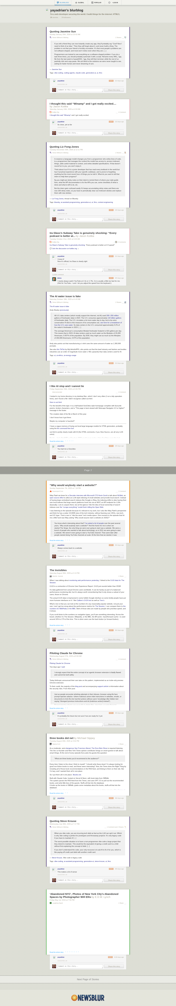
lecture (111, 922)
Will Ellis (85, 913)
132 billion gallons (114, 318)
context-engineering (105, 202)
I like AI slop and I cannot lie (67, 386)
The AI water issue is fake (65, 296)
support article (102, 686)
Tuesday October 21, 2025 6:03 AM (65, 239)
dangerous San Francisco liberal (78, 748)
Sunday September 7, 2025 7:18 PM (65, 488)
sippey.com (56, 744)
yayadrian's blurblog (66, 10)
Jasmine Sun (57, 69)
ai (97, 73)
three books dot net (61, 738)
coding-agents (69, 73)
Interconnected (57, 392)
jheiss (59, 278)
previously (64, 310)
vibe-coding (58, 73)
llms (100, 73)
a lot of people (98, 523)
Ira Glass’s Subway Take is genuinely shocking (67, 245)
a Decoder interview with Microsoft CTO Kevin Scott (87, 495)
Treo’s (102, 600)
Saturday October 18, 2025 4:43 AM (65, 299)
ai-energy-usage (70, 355)
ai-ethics (60, 355)
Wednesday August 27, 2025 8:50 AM (66, 656)
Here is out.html (56, 402)
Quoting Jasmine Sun (63, 31)
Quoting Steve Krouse (63, 821)
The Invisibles (58, 570)
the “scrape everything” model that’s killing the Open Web (81, 507)
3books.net (77, 775)
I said (63, 667)
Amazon (55, 922)
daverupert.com (57, 491)
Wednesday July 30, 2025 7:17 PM (64, 824)
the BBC (72, 609)
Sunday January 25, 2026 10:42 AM (65, 34)
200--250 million (112, 315)
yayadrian (60, 81)
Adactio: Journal (57, 576)
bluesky (57, 202)
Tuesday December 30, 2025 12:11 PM (66, 150)
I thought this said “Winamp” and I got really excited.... (83, 103)
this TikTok (61, 349)
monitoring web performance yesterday (84, 580)
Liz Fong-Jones (58, 199)
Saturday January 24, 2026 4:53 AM (65, 109)
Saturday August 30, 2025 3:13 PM (64, 573)
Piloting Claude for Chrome (66, 653)
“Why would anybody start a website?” (73, 485)
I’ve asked (89, 523)
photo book (98, 920)
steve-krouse (100, 861)
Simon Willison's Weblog (60, 37)
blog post (78, 686)
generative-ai (91, 73)
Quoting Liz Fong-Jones (64, 146)
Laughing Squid (57, 903)
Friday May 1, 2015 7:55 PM (62, 900)
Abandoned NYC (89, 915)
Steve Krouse (57, 858)
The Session (100, 606)
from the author (116, 920)
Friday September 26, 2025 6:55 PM (65, 389)
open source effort (57, 498)
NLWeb (120, 495)
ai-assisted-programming (70, 202)
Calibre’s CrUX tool (84, 600)
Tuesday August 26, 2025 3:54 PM (64, 741)
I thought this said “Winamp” (60, 115)
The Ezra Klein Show (99, 748)
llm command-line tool (65, 428)
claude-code (80, 73)
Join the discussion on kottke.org (64, 248)
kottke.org (55, 112)
